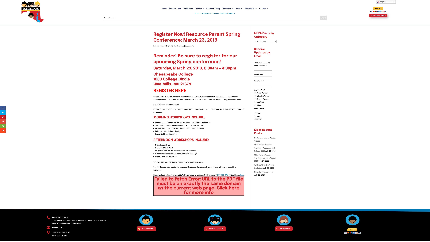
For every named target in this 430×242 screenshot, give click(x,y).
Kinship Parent (262, 99)
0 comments (189, 46)
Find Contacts (147, 228)
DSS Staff (260, 102)
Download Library (213, 9)
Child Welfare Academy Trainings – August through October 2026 (264, 148)
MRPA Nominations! (262, 138)
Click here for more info (211, 190)
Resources (227, 9)
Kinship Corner (175, 9)
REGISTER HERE (169, 91)
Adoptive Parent (263, 96)
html (258, 113)
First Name (258, 74)
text (258, 116)
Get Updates (284, 228)
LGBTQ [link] (165, 148)
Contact (262, 9)
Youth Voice (188, 9)
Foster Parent (262, 93)
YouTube (223, 13)
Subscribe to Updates (378, 15)
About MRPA (250, 9)
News (238, 9)
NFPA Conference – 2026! (264, 172)
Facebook (215, 13)
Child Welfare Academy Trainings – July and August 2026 (265, 158)
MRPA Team (159, 46)
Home (164, 9)
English (383, 2)
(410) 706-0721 (222, 175)
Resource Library (215, 228)
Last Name (259, 81)
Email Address (260, 65)
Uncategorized (179, 46)
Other (259, 105)
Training (198, 9)
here (242, 175)
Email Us (231, 13)
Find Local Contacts (203, 13)
